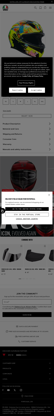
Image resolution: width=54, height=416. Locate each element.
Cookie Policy (26, 76)
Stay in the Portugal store (27, 215)
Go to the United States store (27, 209)
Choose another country (27, 219)
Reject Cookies (17, 90)
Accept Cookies (36, 90)
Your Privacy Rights (26, 83)
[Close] (49, 194)
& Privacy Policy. (37, 76)
